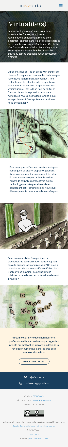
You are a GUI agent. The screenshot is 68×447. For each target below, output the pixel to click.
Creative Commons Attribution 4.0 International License (34, 426)
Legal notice (34, 434)
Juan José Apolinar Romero (41, 400)
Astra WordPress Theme (38, 438)
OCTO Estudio (38, 396)
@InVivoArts (37, 377)
